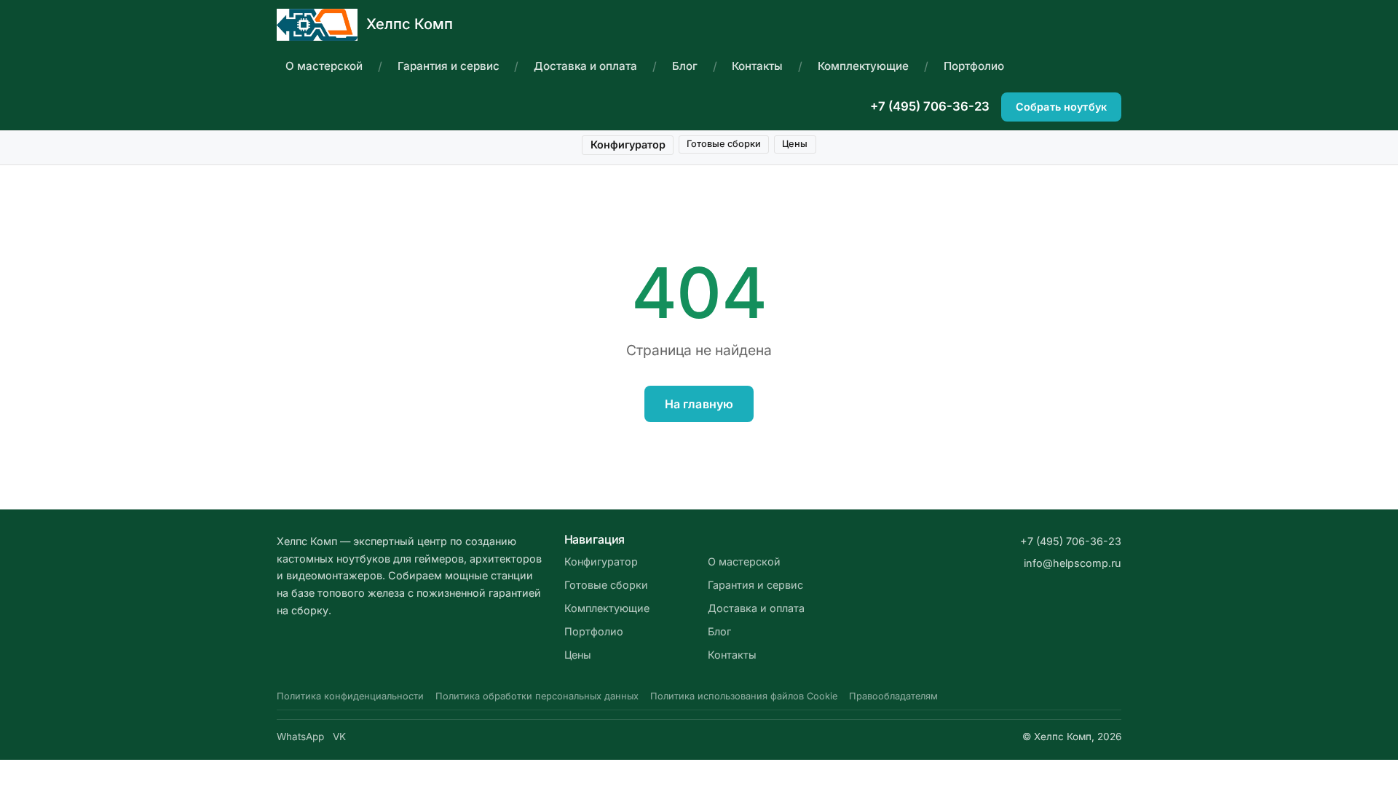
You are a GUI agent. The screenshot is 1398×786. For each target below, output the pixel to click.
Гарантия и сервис (448, 66)
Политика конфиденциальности (350, 696)
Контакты (757, 66)
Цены (794, 143)
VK (339, 736)
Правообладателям (893, 696)
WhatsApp (300, 736)
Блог (685, 66)
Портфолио (974, 66)
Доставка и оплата (585, 66)
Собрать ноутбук (1061, 106)
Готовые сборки (724, 143)
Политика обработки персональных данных (537, 696)
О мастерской (324, 66)
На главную (699, 404)
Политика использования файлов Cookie (743, 696)
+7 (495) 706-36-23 (930, 106)
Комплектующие (863, 66)
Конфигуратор (628, 144)
